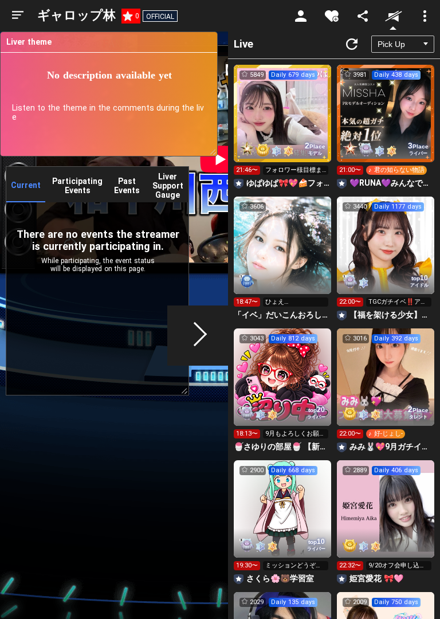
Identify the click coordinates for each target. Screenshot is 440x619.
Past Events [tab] (127, 186)
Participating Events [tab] (77, 186)
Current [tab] (26, 185)
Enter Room (282, 124)
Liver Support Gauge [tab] (167, 185)
